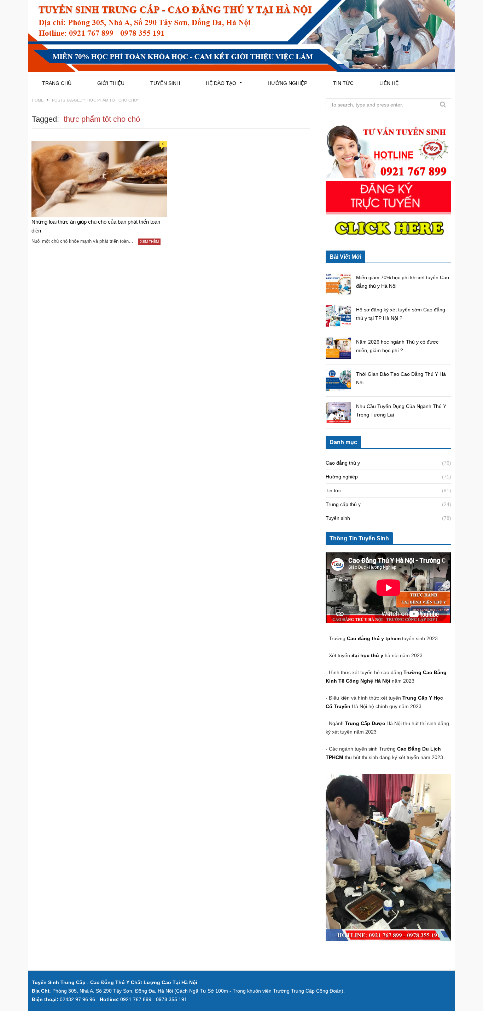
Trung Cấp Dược (365, 723)
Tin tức (343, 83)
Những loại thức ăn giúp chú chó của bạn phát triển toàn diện (95, 226)
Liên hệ (388, 83)
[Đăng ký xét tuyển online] (388, 239)
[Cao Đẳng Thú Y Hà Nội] (241, 37)
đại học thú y (367, 655)
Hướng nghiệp (287, 83)
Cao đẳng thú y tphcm (374, 638)
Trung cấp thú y (343, 504)
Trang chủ (56, 83)
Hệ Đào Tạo (221, 83)
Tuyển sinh (165, 83)
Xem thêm (149, 241)
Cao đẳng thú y (343, 463)
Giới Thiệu (110, 83)
